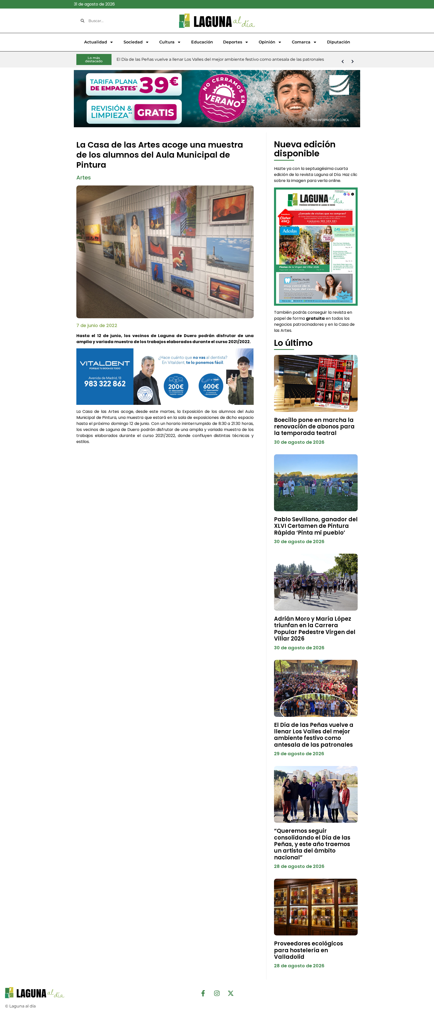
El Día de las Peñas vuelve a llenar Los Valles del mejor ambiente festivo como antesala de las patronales (313, 735)
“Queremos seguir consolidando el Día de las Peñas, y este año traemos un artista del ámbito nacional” (312, 844)
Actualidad (95, 42)
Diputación (338, 42)
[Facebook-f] (203, 993)
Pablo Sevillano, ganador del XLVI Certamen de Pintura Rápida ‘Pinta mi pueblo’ (316, 526)
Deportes (232, 42)
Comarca (301, 42)
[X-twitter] (231, 993)
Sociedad (133, 42)
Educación (202, 42)
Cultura (167, 42)
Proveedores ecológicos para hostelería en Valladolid (308, 950)
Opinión (267, 42)
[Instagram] (217, 993)
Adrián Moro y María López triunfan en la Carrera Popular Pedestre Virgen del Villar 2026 (314, 629)
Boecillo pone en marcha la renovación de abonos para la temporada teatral (314, 426)
